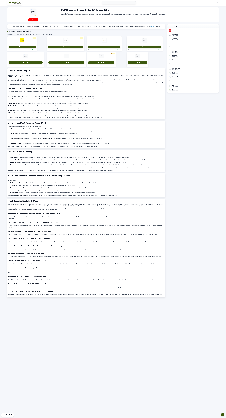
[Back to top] (222, 414)
